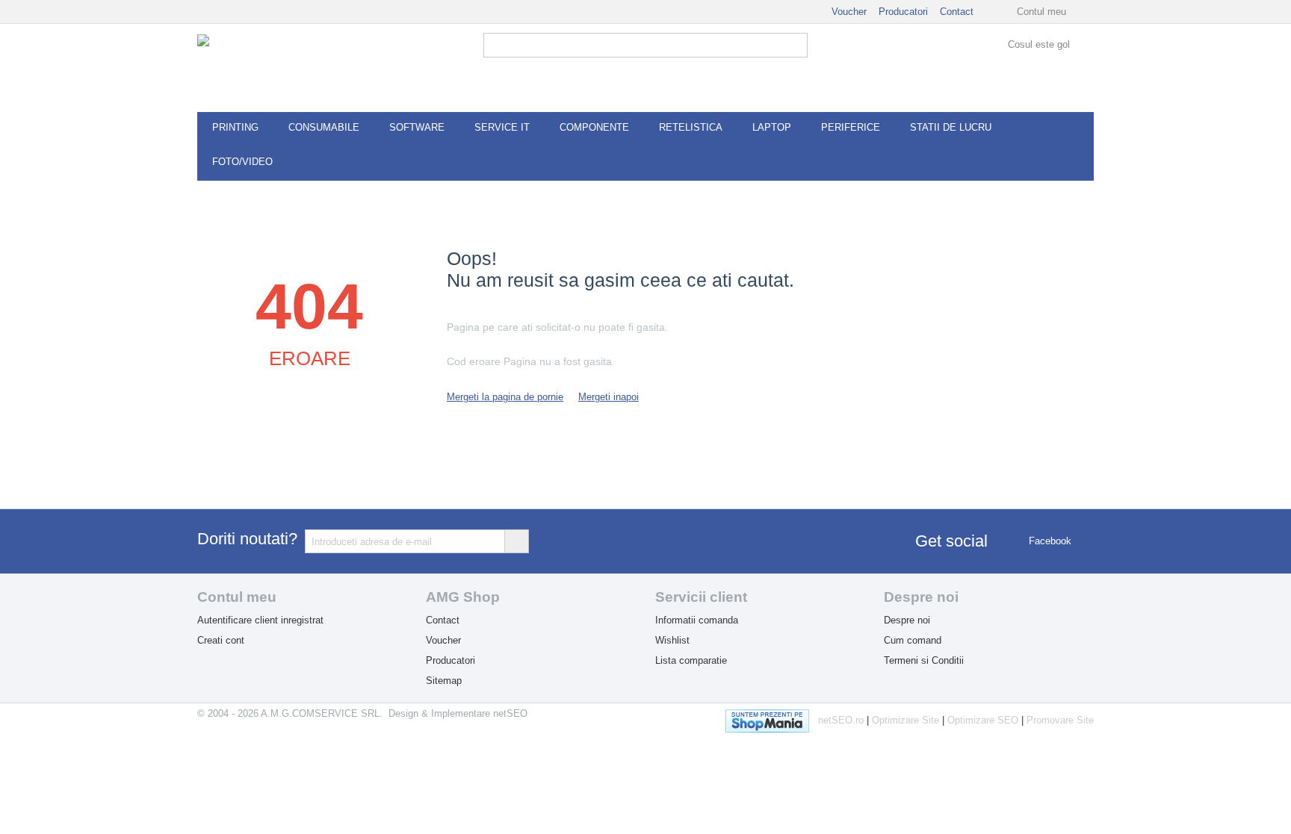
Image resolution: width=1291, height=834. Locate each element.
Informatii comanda (696, 620)
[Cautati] (796, 46)
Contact (956, 11)
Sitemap (444, 680)
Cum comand (912, 640)
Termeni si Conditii (924, 660)
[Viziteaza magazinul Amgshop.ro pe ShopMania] (771, 717)
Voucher (849, 11)
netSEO (510, 713)
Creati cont (220, 640)
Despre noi (907, 620)
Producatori (903, 11)
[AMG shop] (272, 67)
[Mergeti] (516, 541)
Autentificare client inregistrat (260, 620)
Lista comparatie (691, 660)
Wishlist (672, 640)
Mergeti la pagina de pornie (505, 396)
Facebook (1048, 541)
